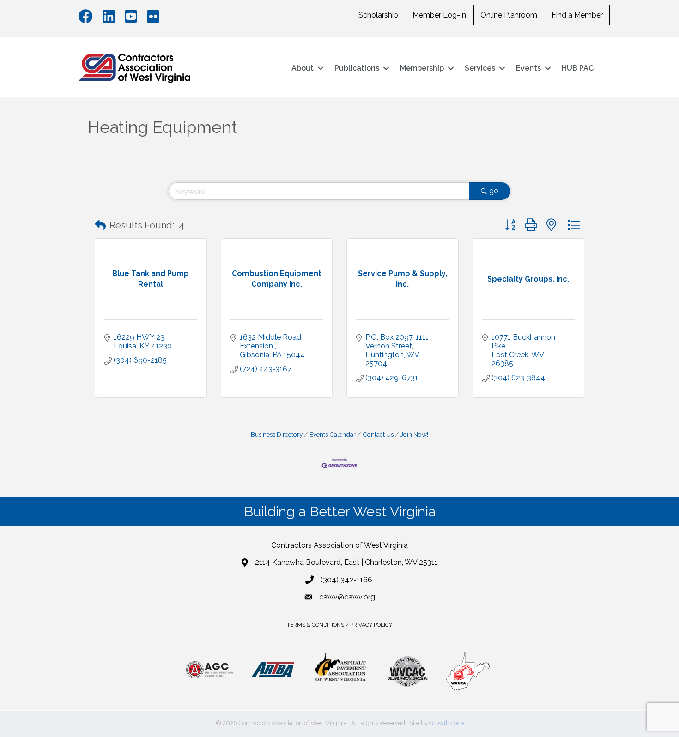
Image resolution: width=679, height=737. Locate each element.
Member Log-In (439, 15)
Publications (356, 68)
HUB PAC (578, 68)
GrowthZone (446, 722)
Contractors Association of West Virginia (339, 545)
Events (528, 68)
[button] (100, 225)
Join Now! (414, 434)
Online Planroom (508, 15)
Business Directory (277, 434)
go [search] (493, 190)
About (302, 68)
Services (480, 68)
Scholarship (378, 15)
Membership (422, 68)
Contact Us (378, 434)
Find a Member (577, 15)
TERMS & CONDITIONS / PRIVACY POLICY (339, 625)
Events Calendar (332, 434)
